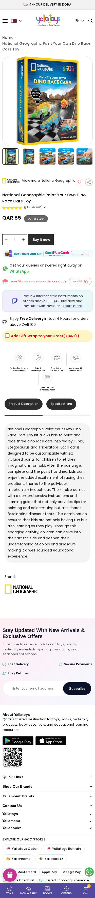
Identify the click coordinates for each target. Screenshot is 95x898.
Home (7, 37)
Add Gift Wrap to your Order (45, 335)
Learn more (72, 305)
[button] (79, 20)
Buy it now (41, 239)
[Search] (88, 21)
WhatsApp (19, 271)
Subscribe (77, 689)
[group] (47, 101)
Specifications (61, 404)
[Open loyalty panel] (10, 875)
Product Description (23, 404)
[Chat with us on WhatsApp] (89, 872)
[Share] (89, 182)
